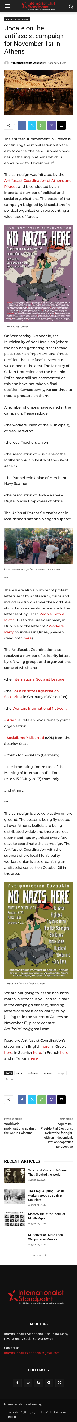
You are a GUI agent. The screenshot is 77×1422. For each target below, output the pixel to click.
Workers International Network (39, 708)
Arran (12, 720)
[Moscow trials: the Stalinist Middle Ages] (14, 1219)
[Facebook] (22, 125)
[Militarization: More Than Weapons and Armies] (14, 1240)
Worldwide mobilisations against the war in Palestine (20, 1128)
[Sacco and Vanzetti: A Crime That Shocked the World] (14, 1175)
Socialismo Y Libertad (25, 738)
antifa (19, 1073)
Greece (10, 1079)
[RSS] (38, 1383)
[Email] (61, 125)
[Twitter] (32, 125)
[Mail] (28, 1383)
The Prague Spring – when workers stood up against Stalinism (46, 1195)
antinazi (48, 1073)
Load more (37, 1255)
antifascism (33, 1073)
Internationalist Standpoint (29, 62)
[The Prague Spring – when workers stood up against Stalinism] (14, 1196)
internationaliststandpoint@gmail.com (31, 1353)
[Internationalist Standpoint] (7, 63)
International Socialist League (38, 679)
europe (61, 1073)
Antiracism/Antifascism (17, 19)
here (28, 638)
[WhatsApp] (41, 125)
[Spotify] (49, 1383)
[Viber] (51, 125)
